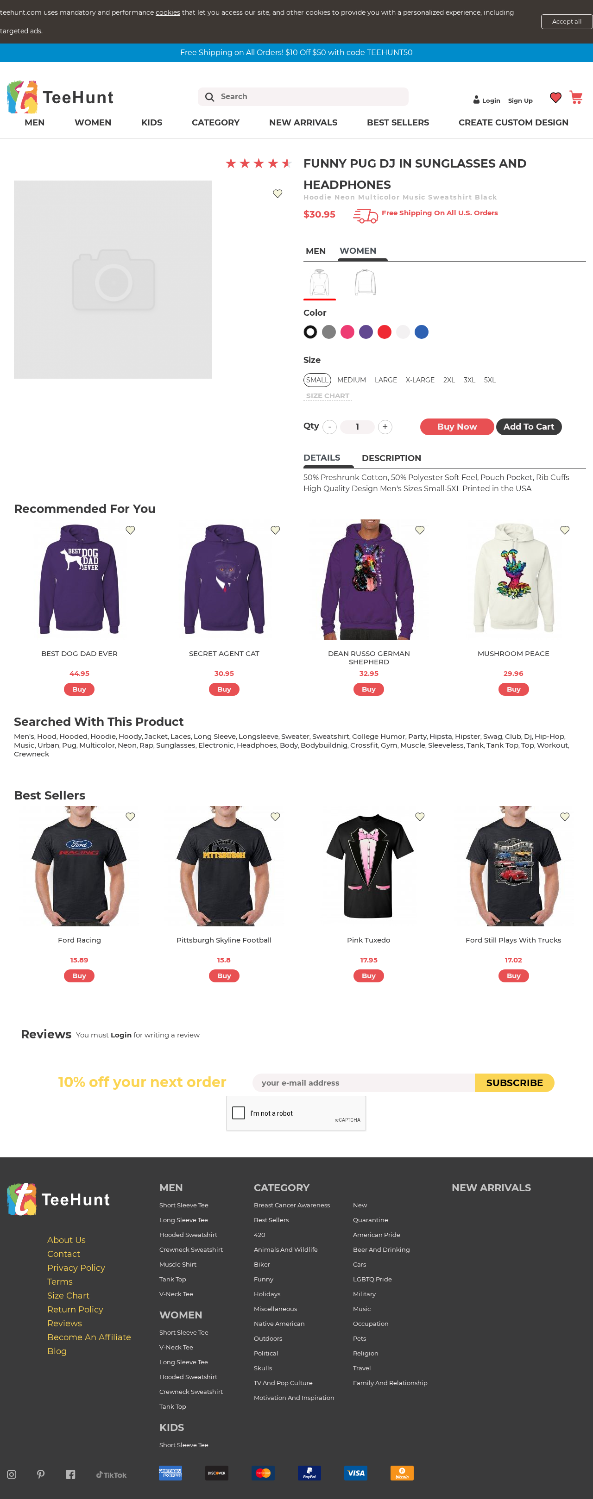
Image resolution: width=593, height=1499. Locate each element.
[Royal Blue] (422, 332)
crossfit (364, 745)
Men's (24, 736)
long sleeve (215, 736)
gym (389, 745)
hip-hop (549, 736)
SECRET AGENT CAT (224, 653)
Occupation (371, 1323)
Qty (311, 426)
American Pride (376, 1234)
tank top (502, 745)
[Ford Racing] (79, 866)
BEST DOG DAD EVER (79, 653)
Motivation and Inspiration (294, 1397)
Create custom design (514, 123)
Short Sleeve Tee (183, 1205)
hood (47, 736)
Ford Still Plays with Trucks (513, 940)
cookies (168, 12)
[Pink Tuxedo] (369, 866)
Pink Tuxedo (369, 940)
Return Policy (75, 1310)
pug (69, 745)
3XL (469, 380)
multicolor (97, 745)
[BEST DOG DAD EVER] (79, 579)
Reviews (64, 1323)
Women (93, 123)
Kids (151, 123)
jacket (156, 736)
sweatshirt (330, 736)
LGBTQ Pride (372, 1279)
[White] (403, 332)
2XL (449, 380)
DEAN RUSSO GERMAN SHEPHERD (369, 657)
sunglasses (176, 745)
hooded (73, 736)
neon (127, 745)
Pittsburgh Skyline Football (224, 940)
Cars (359, 1264)
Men (35, 123)
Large (386, 380)
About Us (66, 1240)
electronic (216, 745)
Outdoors (268, 1338)
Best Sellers (398, 123)
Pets (359, 1338)
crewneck (31, 754)
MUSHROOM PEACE (513, 653)
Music (362, 1308)
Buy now (457, 427)
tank (475, 745)
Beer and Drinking (381, 1249)
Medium (351, 380)
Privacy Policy (76, 1268)
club (513, 736)
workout (552, 745)
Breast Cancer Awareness (292, 1205)
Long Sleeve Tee (183, 1220)
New (360, 1205)
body (289, 745)
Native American (279, 1323)
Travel (362, 1368)
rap (146, 745)
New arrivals (303, 123)
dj (528, 736)
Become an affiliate (89, 1337)
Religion (366, 1353)
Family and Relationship (390, 1383)
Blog (57, 1351)
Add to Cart (529, 427)
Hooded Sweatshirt (188, 1234)
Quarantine (370, 1220)
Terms (60, 1282)
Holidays (267, 1294)
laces (180, 736)
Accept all (567, 21)
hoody (130, 736)
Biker (262, 1264)
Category (216, 123)
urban (48, 745)
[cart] (575, 96)
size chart (327, 395)
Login (491, 100)
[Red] (384, 332)
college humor (378, 736)
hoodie (103, 736)
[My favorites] (556, 96)
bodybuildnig (324, 745)
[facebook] (71, 1473)
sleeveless (446, 745)
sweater (295, 736)
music (24, 745)
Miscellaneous (275, 1308)
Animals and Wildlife (286, 1249)
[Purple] (366, 332)
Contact (63, 1254)
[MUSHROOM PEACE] (514, 579)
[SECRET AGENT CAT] (224, 579)
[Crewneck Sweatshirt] (365, 282)
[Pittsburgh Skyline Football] (224, 866)
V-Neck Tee (176, 1294)
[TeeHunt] (74, 97)
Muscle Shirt (177, 1264)
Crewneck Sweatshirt (191, 1249)
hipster (467, 736)
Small (317, 380)
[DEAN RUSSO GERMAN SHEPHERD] (369, 579)
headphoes (257, 745)
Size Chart (68, 1296)
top (527, 745)
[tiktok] (111, 1473)
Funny (263, 1279)
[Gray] (329, 332)
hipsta (440, 736)
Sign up (520, 100)
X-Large (420, 380)
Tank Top (172, 1279)
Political (266, 1353)
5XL (490, 380)
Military (364, 1294)
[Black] (310, 332)
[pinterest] (41, 1473)
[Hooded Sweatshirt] (319, 282)
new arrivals (491, 1187)
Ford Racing (79, 940)
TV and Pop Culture (283, 1383)
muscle (412, 745)
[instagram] (11, 1473)
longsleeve (258, 736)
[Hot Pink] (347, 332)
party (417, 736)
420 (259, 1234)
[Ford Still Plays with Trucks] (514, 866)
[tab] (328, 458)
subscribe (514, 1082)
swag (492, 736)
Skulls (263, 1368)
